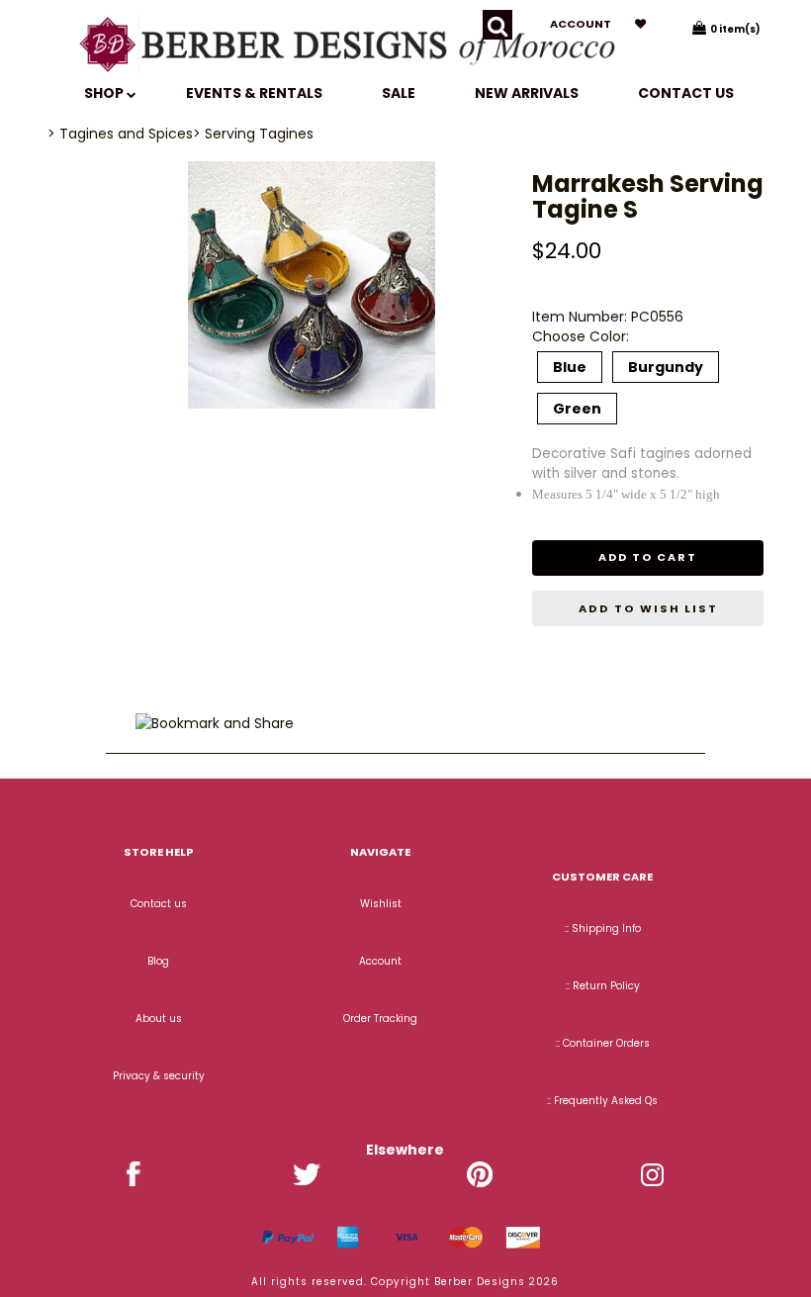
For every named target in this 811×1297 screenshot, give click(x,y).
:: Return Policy (603, 985)
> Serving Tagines (253, 133)
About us (158, 1018)
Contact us (686, 93)
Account (580, 24)
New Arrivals (527, 93)
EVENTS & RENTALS (254, 93)
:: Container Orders (603, 1043)
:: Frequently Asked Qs (602, 1100)
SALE (398, 93)
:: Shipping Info (603, 928)
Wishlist (381, 903)
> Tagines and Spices (120, 133)
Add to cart (647, 557)
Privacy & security (159, 1075)
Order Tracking (380, 1018)
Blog (158, 961)
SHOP (105, 93)
